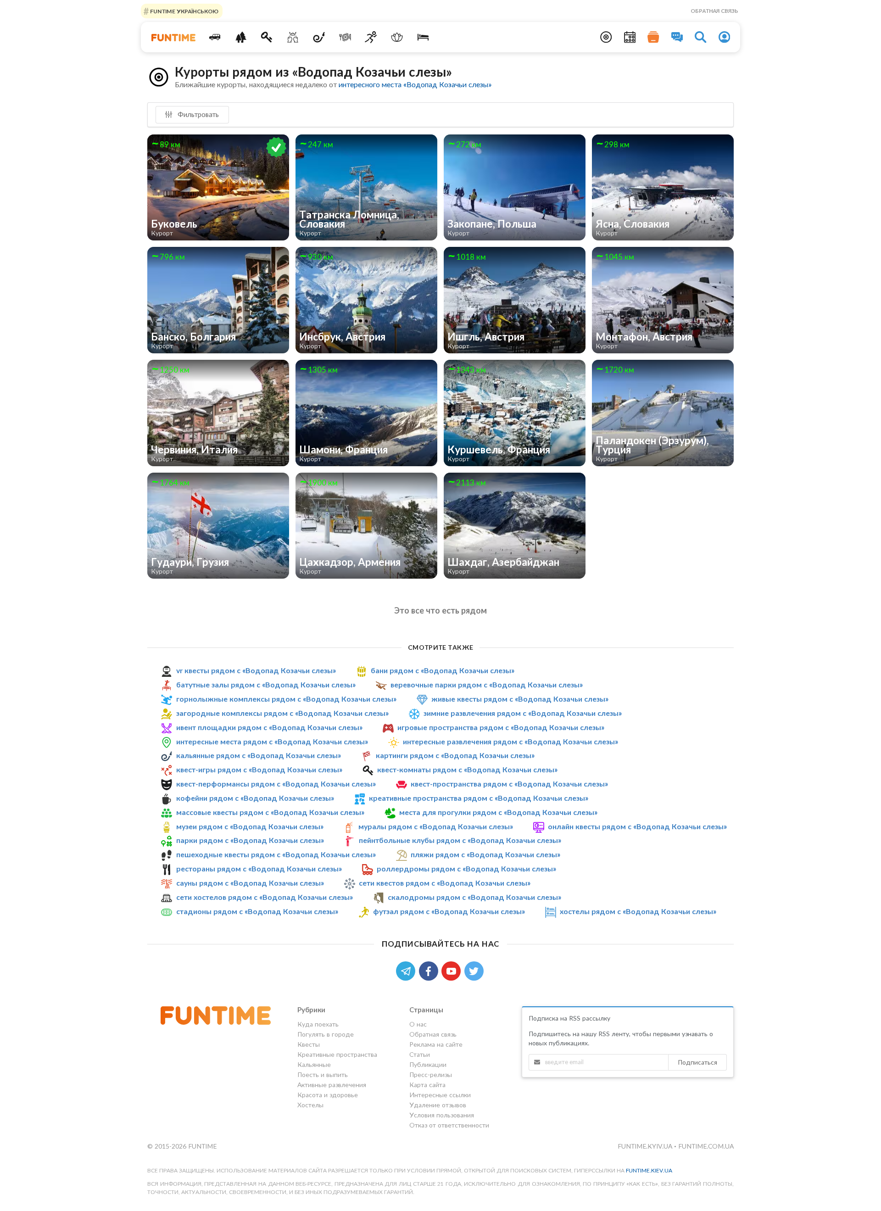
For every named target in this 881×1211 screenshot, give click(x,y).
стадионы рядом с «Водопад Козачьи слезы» (257, 911)
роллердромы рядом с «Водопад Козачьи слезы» (466, 868)
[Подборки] (653, 37)
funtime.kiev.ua (649, 1170)
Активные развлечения (331, 1084)
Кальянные (314, 1064)
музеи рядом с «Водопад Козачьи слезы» (249, 826)
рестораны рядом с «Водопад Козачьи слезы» (259, 868)
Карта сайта (427, 1084)
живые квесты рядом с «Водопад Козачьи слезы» (519, 698)
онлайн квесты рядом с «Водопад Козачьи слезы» (637, 826)
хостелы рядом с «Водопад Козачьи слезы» (638, 911)
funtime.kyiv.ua (646, 1146)
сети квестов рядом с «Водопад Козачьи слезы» (444, 882)
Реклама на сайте (436, 1044)
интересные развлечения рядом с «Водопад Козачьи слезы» (510, 741)
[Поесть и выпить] (345, 37)
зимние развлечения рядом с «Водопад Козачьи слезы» (523, 713)
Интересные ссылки (440, 1095)
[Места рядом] (606, 37)
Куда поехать (318, 1024)
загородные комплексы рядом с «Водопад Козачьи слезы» (282, 713)
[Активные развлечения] (371, 37)
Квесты (308, 1044)
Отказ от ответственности (449, 1125)
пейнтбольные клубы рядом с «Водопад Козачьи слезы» (460, 840)
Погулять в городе (325, 1034)
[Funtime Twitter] (474, 970)
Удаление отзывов (437, 1105)
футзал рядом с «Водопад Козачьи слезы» (449, 911)
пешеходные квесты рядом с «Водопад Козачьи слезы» (276, 854)
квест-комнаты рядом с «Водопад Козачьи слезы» (467, 769)
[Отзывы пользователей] (677, 37)
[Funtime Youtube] (452, 970)
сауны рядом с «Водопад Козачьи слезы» (250, 882)
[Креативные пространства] (293, 37)
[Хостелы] (423, 37)
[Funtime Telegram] (407, 970)
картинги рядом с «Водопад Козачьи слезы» (455, 755)
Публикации (427, 1064)
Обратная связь (714, 10)
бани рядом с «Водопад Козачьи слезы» (442, 670)
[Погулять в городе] (240, 37)
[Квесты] (267, 37)
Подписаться (697, 1062)
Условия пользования (441, 1115)
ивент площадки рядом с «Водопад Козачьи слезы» (269, 727)
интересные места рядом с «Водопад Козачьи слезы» (272, 741)
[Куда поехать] (215, 37)
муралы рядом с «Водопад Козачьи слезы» (435, 826)
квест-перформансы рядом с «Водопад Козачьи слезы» (276, 783)
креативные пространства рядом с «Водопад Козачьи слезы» (478, 797)
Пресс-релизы (430, 1074)
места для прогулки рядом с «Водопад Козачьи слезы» (498, 812)
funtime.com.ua (706, 1146)
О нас (418, 1024)
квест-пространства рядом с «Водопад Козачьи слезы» (509, 783)
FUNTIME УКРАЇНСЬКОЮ (183, 10)
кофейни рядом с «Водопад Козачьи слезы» (255, 797)
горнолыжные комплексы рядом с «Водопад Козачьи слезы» (286, 698)
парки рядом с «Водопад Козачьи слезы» (250, 840)
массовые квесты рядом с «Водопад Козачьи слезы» (270, 812)
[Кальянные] (319, 37)
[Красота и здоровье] (397, 37)
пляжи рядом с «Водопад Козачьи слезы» (485, 854)
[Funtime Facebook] (430, 970)
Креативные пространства (337, 1054)
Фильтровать (197, 114)
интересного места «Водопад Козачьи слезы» (415, 84)
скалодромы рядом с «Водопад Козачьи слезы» (474, 897)
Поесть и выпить (322, 1074)
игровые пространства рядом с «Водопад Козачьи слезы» (500, 727)
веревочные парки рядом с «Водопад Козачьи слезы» (486, 684)
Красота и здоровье (327, 1095)
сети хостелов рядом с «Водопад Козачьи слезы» (264, 897)
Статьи (419, 1054)
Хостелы (310, 1105)
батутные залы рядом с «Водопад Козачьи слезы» (266, 684)
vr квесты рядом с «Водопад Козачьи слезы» (256, 670)
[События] (630, 37)
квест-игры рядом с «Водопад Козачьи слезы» (259, 769)
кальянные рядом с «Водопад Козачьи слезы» (258, 755)
